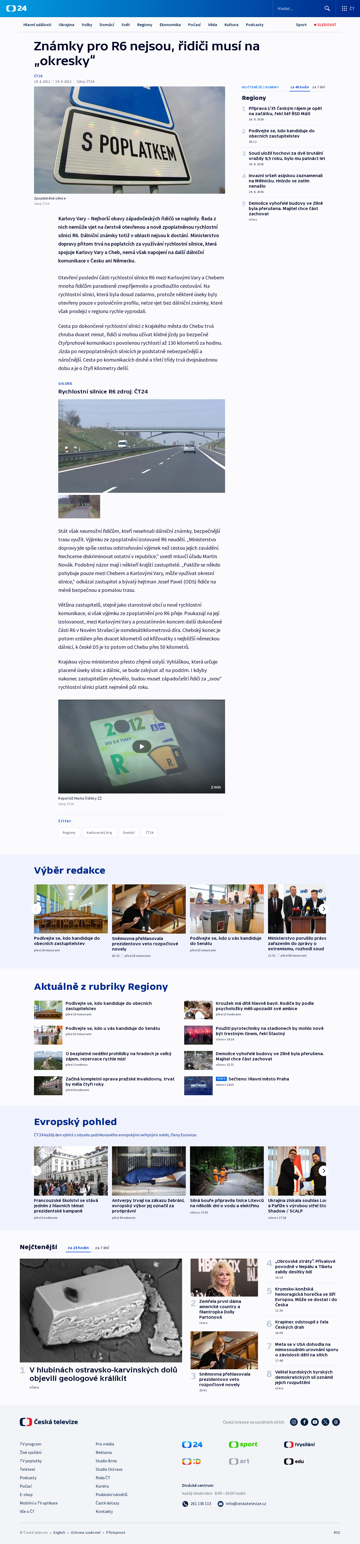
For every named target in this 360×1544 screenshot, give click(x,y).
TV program (30, 1443)
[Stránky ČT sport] (243, 1444)
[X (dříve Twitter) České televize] (325, 1422)
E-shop (26, 1494)
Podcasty (255, 24)
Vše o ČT (27, 1511)
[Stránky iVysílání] (299, 1444)
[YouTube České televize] (315, 1422)
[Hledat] (327, 8)
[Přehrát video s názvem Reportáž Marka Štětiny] (141, 746)
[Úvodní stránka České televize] (49, 1422)
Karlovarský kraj (99, 832)
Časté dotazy (107, 1503)
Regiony (144, 24)
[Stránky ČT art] (239, 1461)
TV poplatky (31, 1460)
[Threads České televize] (336, 1422)
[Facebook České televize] (304, 1422)
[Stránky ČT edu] (294, 1461)
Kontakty (104, 1511)
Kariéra (102, 1486)
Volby (87, 24)
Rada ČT (103, 1477)
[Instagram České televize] (294, 1422)
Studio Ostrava (109, 1469)
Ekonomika (170, 24)
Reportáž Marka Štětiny (77, 798)
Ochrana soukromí (85, 1532)
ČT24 (38, 76)
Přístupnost (115, 1532)
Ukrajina (66, 24)
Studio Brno (106, 1460)
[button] (141, 746)
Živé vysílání (30, 1452)
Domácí (107, 24)
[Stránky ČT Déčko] (191, 1461)
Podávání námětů (111, 1494)
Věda (212, 24)
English (59, 1532)
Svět (125, 24)
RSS (337, 1532)
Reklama (104, 1452)
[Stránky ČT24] (192, 1444)
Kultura (232, 24)
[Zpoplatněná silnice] (129, 140)
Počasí (194, 24)
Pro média (105, 1443)
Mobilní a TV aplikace (39, 1503)
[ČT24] (16, 8)
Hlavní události (37, 24)
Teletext (27, 1469)
